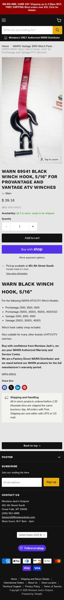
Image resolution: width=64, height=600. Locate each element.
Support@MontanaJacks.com (18, 517)
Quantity (6, 218)
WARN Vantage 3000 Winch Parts (32, 46)
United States (30, 535)
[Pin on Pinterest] (24, 387)
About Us (33, 582)
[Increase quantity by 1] (33, 226)
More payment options (32, 257)
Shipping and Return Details (35, 579)
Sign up (51, 482)
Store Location (48, 582)
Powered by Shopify (32, 594)
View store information (17, 273)
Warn (8, 193)
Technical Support (12, 586)
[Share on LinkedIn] (17, 387)
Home (5, 46)
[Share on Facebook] (4, 387)
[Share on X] (11, 387)
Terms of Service (53, 586)
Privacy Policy (32, 586)
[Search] (57, 30)
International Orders (14, 582)
